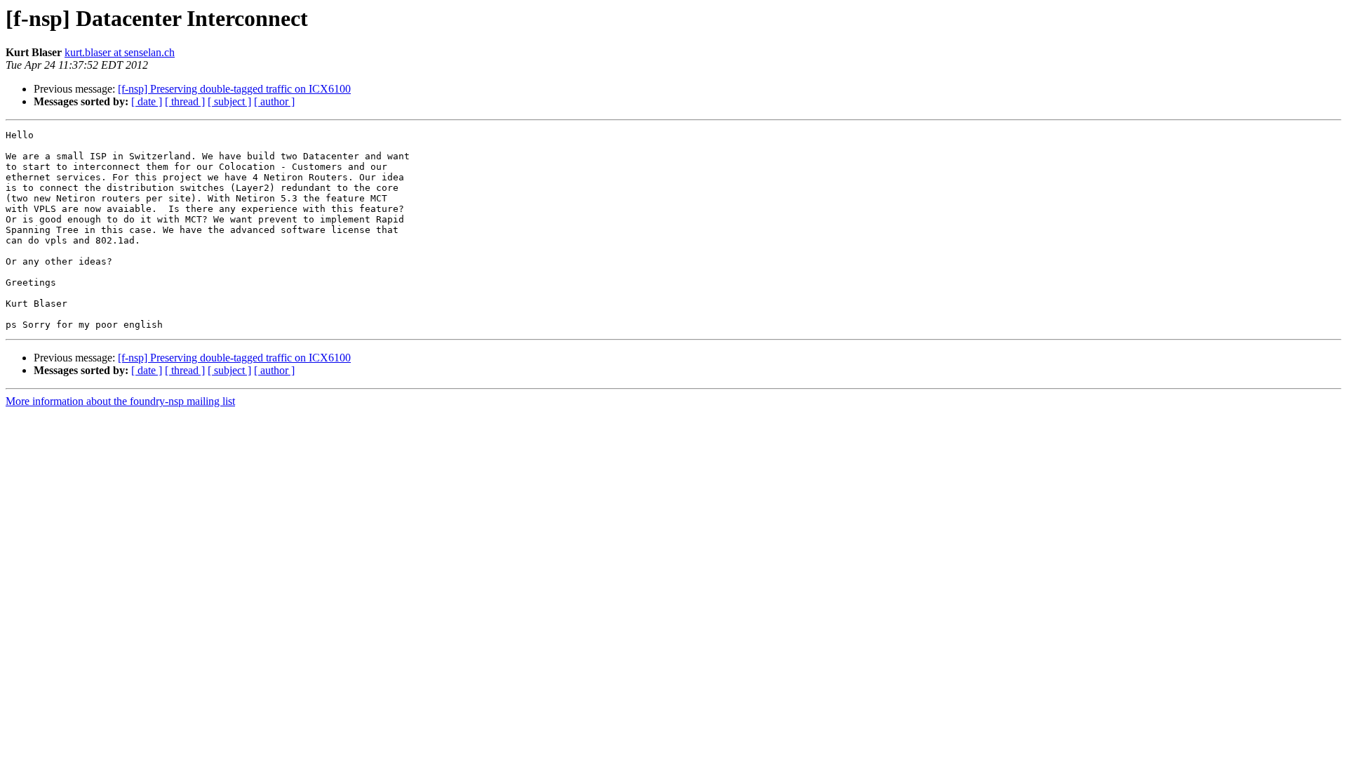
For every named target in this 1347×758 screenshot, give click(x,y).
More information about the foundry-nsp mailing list (120, 401)
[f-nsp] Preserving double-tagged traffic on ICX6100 (234, 89)
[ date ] (146, 101)
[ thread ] (185, 101)
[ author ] (274, 101)
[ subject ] (229, 101)
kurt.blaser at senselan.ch (120, 52)
